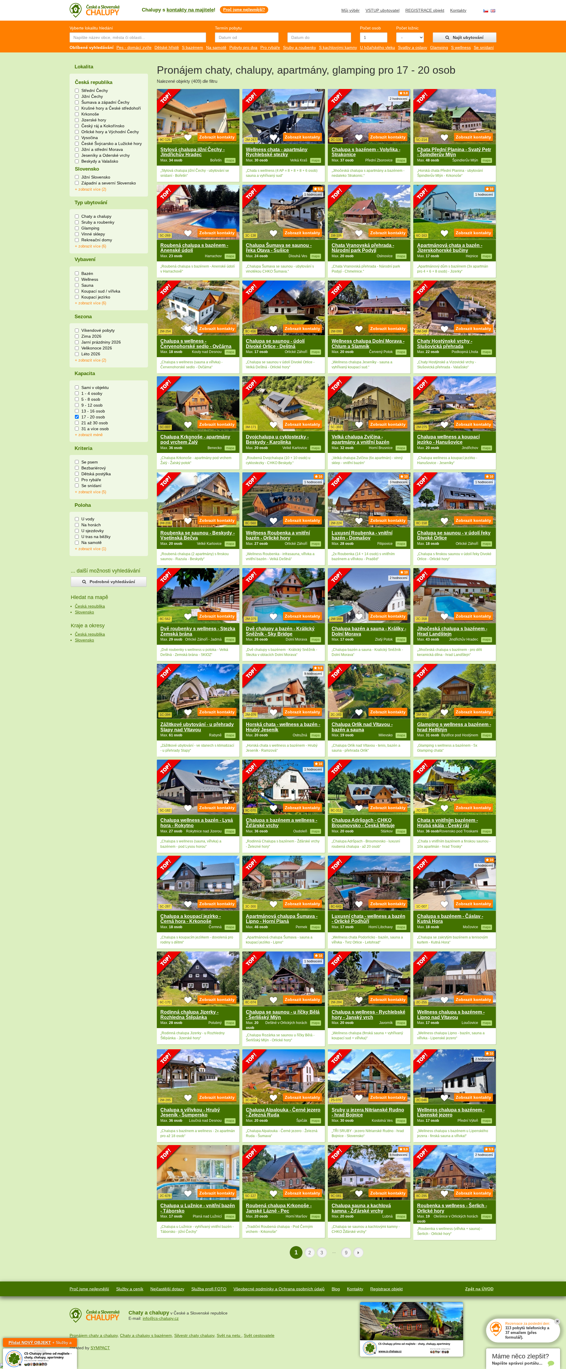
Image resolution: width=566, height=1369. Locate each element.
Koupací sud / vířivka (100, 291)
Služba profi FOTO (208, 1288)
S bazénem (192, 47)
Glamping (439, 47)
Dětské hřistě (166, 47)
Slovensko (84, 612)
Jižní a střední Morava (102, 149)
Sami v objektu (95, 387)
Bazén (87, 273)
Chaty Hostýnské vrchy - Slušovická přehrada (444, 344)
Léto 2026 (90, 354)
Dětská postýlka (96, 473)
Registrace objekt (386, 1288)
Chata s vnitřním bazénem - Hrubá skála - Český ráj (447, 823)
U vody (87, 519)
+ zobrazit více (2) (90, 189)
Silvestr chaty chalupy (194, 1335)
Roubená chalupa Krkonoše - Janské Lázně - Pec (279, 1208)
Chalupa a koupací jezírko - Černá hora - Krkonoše (190, 919)
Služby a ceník (129, 1288)
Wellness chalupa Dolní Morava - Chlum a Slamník (368, 344)
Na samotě (216, 47)
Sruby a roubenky (299, 47)
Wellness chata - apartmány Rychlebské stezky (276, 152)
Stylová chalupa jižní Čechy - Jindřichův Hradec (192, 152)
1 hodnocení (313, 194)
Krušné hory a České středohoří (111, 108)
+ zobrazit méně (89, 435)
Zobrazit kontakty (217, 137)
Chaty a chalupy (96, 216)
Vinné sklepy (93, 234)
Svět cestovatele (259, 1335)
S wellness (461, 47)
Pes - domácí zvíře (134, 47)
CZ (485, 11)
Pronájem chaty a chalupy (94, 1335)
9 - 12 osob (92, 405)
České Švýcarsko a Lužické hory (111, 143)
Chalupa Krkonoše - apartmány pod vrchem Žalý (195, 439)
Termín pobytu (228, 28)
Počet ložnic (407, 28)
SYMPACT (100, 1347)
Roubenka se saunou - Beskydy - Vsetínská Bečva (197, 535)
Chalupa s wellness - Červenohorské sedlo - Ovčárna (195, 344)
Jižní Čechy (92, 96)
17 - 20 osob (93, 417)
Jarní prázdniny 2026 (101, 342)
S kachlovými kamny (338, 47)
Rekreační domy (96, 239)
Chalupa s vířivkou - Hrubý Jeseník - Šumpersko (190, 1112)
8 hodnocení (398, 1155)
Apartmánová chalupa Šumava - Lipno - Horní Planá (281, 919)
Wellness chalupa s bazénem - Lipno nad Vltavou (451, 1015)
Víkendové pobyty (98, 330)
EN (493, 11)
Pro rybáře (270, 47)
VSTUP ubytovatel (382, 10)
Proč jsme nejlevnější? (244, 9)
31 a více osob (95, 428)
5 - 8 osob (90, 399)
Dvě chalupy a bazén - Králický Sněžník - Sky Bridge (280, 631)
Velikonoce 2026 (96, 348)
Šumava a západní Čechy (105, 102)
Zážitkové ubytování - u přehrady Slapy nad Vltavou (197, 727)
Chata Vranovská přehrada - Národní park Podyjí (363, 248)
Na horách (91, 524)
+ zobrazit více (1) (90, 549)
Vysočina (89, 137)
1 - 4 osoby (91, 393)
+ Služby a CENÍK (40, 1343)
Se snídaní (484, 47)
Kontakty (458, 10)
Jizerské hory (93, 120)
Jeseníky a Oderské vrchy (105, 155)
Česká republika (90, 606)
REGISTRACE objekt (424, 10)
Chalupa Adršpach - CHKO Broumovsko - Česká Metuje (363, 823)
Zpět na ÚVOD (479, 1288)
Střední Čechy (94, 90)
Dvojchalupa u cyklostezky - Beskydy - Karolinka (277, 439)
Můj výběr (350, 10)
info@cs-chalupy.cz (161, 1318)
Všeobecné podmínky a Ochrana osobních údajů (279, 1288)
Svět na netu (229, 1335)
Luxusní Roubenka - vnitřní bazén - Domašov (362, 535)
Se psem (89, 462)
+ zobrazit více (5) (90, 492)
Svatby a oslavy (412, 47)
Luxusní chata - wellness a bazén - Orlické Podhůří (368, 919)
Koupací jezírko (95, 297)
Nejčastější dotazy (167, 1288)
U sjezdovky (92, 530)
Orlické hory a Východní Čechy (110, 131)
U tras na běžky (96, 536)
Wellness (89, 279)
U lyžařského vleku (377, 47)
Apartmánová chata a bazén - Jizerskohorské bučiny (449, 248)
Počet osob (370, 28)
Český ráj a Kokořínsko (102, 125)
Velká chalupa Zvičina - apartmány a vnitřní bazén (360, 439)
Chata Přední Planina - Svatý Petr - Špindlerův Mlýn (454, 152)
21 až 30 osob (94, 422)
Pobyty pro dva (243, 47)
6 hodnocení (484, 865)
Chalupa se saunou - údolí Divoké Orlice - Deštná (275, 344)
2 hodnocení (398, 98)
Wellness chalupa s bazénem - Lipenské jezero (451, 1112)
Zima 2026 (91, 336)
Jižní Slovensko (95, 177)
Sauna (87, 285)
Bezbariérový (93, 468)
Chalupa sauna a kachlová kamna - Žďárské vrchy (361, 1208)
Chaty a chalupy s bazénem (146, 1335)
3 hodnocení (398, 482)
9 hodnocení (313, 673)
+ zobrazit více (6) (90, 246)
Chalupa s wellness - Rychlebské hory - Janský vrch (368, 1015)
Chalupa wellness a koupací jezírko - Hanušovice (448, 439)
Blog (336, 1288)
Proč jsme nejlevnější (89, 1288)
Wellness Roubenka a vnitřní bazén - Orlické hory (278, 535)
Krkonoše (90, 114)
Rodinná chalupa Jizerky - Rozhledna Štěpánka (189, 1015)
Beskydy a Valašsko (99, 161)
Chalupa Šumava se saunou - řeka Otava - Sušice (279, 248)
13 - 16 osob (93, 411)
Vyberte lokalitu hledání (91, 28)
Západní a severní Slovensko (108, 183)
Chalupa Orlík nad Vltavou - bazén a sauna (362, 727)
